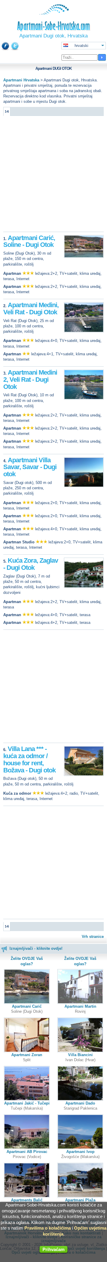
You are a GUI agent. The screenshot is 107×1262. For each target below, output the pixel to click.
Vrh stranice (93, 936)
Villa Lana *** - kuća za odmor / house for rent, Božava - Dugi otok (29, 759)
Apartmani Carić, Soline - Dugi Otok (29, 241)
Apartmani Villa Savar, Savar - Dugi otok (29, 467)
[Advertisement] (53, 175)
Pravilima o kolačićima (47, 1228)
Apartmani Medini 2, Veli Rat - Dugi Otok (30, 379)
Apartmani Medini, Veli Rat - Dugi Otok (31, 308)
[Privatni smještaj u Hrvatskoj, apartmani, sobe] (53, 13)
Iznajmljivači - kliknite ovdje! (36, 948)
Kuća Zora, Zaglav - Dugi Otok (30, 564)
